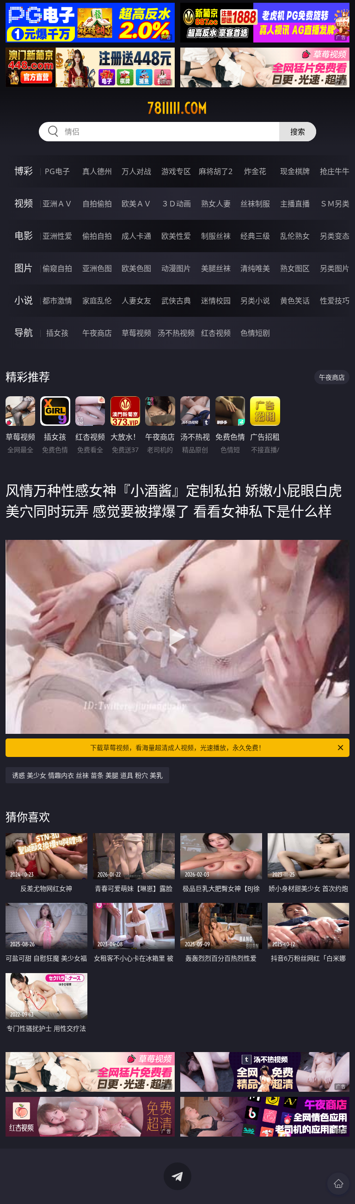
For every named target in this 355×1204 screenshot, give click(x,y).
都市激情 (57, 301)
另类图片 (334, 268)
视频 (23, 203)
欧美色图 (136, 268)
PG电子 (57, 171)
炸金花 (255, 171)
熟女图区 (295, 268)
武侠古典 (176, 301)
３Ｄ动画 (176, 204)
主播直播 (295, 204)
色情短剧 (255, 333)
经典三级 (255, 236)
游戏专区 (176, 171)
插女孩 (57, 333)
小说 (23, 300)
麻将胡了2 (216, 171)
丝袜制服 (255, 204)
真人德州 (97, 171)
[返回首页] (338, 1184)
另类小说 (255, 301)
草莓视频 (136, 333)
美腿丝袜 (216, 268)
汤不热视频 (176, 333)
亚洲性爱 (57, 236)
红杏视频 (216, 333)
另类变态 (334, 236)
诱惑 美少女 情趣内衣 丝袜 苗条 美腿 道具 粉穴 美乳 (87, 775)
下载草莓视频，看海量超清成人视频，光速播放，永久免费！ (177, 747)
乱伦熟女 (295, 236)
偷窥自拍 (57, 268)
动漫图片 (176, 268)
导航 (23, 333)
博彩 (23, 171)
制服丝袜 (216, 236)
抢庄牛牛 (334, 171)
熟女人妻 (216, 204)
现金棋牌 (295, 171)
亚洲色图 (97, 268)
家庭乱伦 (97, 301)
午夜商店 (97, 333)
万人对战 (136, 171)
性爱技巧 (334, 301)
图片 (23, 268)
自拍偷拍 (97, 204)
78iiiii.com (177, 108)
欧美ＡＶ (136, 204)
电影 (23, 236)
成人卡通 (136, 236)
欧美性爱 (176, 236)
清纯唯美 (255, 268)
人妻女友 (136, 301)
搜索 (297, 132)
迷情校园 (216, 301)
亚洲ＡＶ (57, 204)
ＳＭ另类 (334, 204)
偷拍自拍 (97, 236)
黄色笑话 (295, 301)
